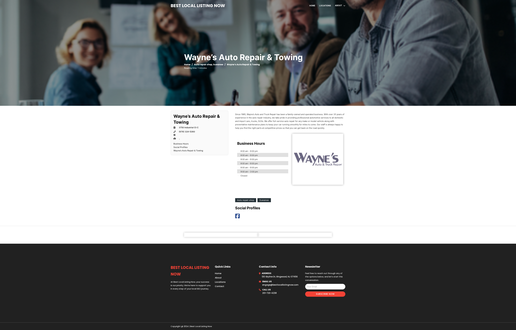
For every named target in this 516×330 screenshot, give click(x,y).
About (218, 277)
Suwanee (218, 64)
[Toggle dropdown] (344, 6)
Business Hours (181, 143)
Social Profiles (180, 147)
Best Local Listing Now (198, 6)
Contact (219, 286)
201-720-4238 (269, 293)
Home (312, 5)
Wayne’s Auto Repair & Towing (188, 150)
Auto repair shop (203, 64)
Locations (325, 5)
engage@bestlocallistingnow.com (280, 284)
